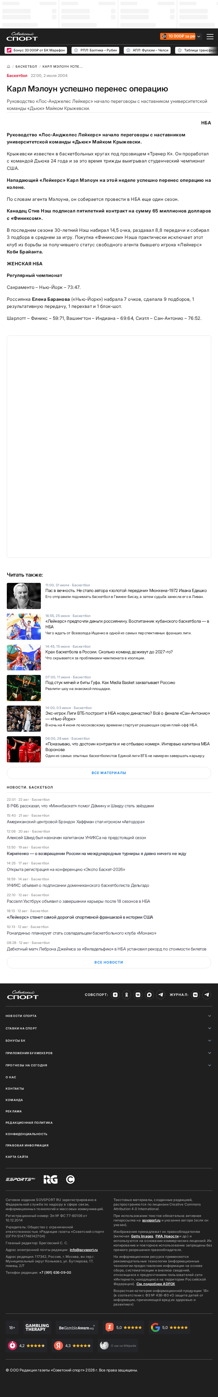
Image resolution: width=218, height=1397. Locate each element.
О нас (11, 1077)
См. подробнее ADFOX (156, 1284)
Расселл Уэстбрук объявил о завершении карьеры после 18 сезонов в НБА (78, 901)
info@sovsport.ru (84, 1250)
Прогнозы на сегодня (26, 1065)
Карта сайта (17, 1156)
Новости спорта (21, 1015)
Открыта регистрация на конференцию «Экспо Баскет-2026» (66, 869)
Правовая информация (27, 1145)
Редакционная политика (29, 1122)
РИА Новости (167, 1236)
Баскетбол (17, 75)
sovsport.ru (151, 1220)
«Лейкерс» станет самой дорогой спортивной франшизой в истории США (80, 917)
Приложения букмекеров (29, 1053)
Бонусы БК (16, 1040)
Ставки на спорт (21, 1028)
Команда (14, 1100)
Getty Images (142, 1236)
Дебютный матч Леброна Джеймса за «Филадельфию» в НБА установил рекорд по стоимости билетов (106, 949)
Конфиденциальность (27, 1134)
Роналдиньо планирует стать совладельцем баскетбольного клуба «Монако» (81, 933)
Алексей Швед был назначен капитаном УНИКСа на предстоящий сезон (76, 837)
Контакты (15, 1088)
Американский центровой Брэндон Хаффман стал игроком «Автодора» (75, 821)
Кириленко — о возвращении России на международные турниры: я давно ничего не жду (96, 853)
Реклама (14, 1111)
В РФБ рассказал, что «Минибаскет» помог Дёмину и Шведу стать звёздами (80, 805)
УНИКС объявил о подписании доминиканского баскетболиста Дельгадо (78, 885)
